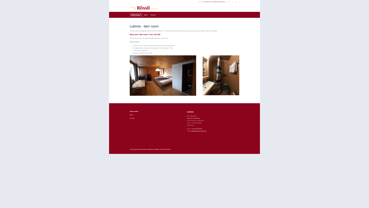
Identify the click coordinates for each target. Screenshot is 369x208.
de (228, 2)
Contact (153, 15)
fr (232, 2)
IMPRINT (156, 149)
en (236, 2)
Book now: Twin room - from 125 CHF (145, 34)
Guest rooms (135, 15)
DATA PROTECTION (165, 149)
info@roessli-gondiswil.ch (219, 2)
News (146, 15)
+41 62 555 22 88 (206, 2)
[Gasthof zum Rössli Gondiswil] (144, 8)
